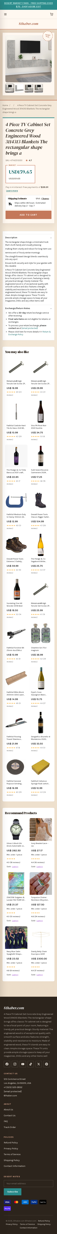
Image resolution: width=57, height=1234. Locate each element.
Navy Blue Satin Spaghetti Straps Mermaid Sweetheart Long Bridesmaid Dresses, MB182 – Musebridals (16, 953)
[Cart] (51, 14)
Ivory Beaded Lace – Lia (39, 844)
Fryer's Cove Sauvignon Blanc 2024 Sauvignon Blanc (38, 693)
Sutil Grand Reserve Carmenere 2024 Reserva (39, 471)
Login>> (15, 866)
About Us (8, 1109)
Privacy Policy (11, 1148)
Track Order (10, 1127)
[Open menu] (5, 14)
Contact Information (14, 1166)
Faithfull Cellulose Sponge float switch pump (39, 782)
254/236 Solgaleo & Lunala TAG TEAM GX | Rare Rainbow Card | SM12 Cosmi (16, 899)
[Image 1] (9, 88)
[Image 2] (19, 88)
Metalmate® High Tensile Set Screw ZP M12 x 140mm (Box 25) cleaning (16, 382)
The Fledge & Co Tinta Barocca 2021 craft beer (16, 471)
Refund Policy (11, 1142)
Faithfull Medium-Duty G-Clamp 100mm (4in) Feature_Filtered (16, 516)
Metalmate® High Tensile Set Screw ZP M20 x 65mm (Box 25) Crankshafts (40, 382)
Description (11, 237)
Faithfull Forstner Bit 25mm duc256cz (15, 649)
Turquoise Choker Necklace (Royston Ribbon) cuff (39, 899)
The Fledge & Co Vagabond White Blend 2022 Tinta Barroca (38, 560)
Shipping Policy (12, 1160)
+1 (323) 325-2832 (13, 1087)
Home (5, 105)
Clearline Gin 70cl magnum (38, 649)
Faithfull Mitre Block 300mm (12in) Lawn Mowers (15, 693)
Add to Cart (28, 214)
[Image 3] (29, 88)
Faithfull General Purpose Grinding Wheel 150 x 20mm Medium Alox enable (15, 782)
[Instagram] (15, 1064)
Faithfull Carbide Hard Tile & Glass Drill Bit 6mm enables (16, 427)
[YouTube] (23, 1064)
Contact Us (10, 1115)
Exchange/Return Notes (17, 308)
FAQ (6, 1121)
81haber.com (28, 23)
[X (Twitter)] (38, 1064)
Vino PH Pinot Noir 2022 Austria (38, 426)
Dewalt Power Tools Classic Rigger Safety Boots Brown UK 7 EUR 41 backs (40, 516)
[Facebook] (7, 1064)
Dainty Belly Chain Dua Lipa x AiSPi (39, 952)
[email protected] (30, 328)
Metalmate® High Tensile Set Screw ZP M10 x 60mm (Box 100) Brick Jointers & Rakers (40, 604)
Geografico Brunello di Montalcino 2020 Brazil (40, 738)
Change (45, 198)
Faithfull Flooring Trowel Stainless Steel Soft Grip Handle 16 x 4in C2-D (16, 738)
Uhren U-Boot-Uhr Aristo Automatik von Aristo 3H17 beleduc (16, 844)
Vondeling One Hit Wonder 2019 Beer (15, 604)
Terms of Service (12, 1154)
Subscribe (12, 1191)
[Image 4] (38, 88)
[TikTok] (31, 1064)
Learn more (12, 190)
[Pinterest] (46, 1064)
